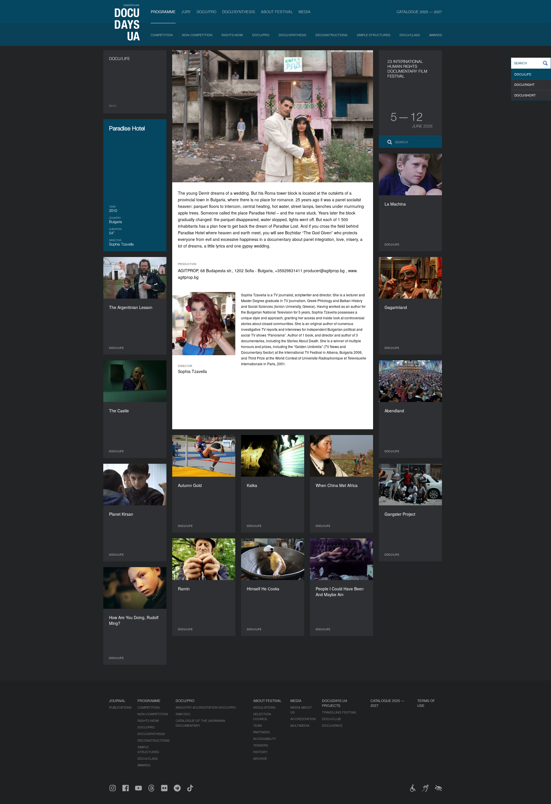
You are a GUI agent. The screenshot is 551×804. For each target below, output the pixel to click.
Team (257, 725)
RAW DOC (183, 714)
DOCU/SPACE (332, 725)
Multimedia (299, 725)
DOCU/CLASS (409, 34)
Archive (260, 758)
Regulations (264, 707)
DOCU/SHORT (525, 95)
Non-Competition (197, 34)
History (260, 751)
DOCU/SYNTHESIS (238, 11)
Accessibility (264, 738)
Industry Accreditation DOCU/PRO (206, 707)
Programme (163, 11)
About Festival (277, 11)
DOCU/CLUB (331, 718)
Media (304, 11)
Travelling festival (339, 712)
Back (112, 106)
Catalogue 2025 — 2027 (419, 11)
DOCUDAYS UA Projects (334, 703)
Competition (162, 34)
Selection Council (262, 716)
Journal (117, 700)
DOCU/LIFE (522, 74)
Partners (261, 732)
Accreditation (303, 718)
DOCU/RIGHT (524, 84)
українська (131, 4)
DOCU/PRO (206, 11)
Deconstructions (331, 34)
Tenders (260, 745)
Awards (435, 34)
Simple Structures (373, 34)
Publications (120, 707)
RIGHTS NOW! (232, 34)
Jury (186, 11)
